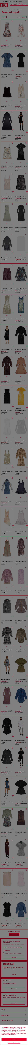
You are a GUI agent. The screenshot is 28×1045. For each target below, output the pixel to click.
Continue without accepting (14, 1042)
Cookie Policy (13, 1034)
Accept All (14, 1039)
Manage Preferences (16, 1033)
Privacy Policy (5, 1034)
